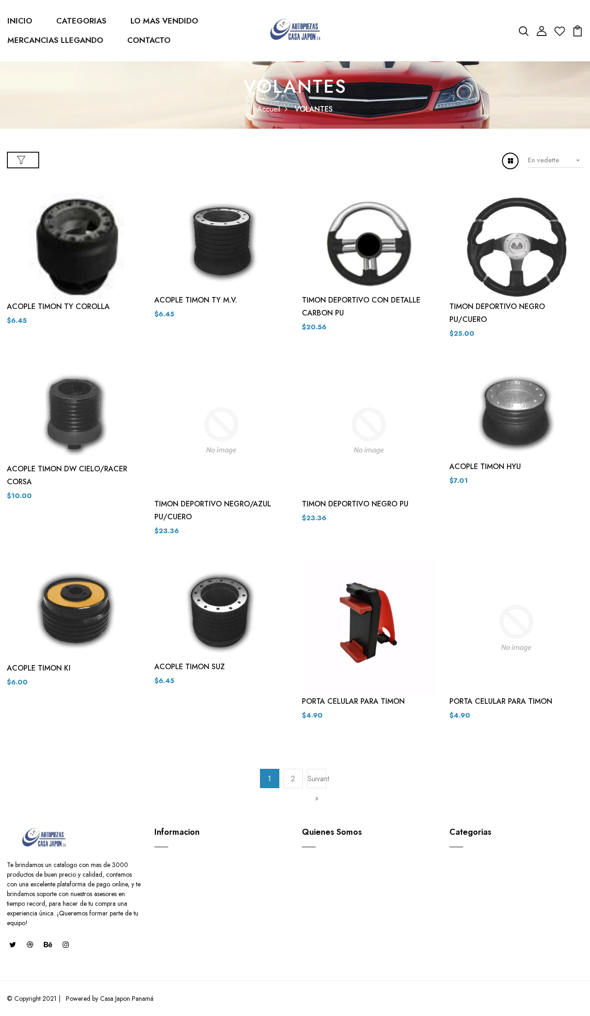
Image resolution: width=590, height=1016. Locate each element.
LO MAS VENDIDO (164, 20)
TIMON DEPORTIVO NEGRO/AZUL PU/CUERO (212, 510)
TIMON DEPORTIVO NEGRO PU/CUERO (497, 313)
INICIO (19, 20)
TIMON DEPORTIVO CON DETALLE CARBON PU (361, 306)
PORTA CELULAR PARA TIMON (353, 701)
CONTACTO (149, 40)
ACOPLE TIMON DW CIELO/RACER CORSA (67, 475)
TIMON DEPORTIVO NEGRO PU (355, 504)
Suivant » (316, 788)
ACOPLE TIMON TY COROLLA (58, 306)
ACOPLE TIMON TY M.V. (195, 300)
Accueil (268, 109)
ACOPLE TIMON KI (39, 668)
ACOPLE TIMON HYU (485, 466)
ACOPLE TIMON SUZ (189, 666)
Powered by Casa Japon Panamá (108, 998)
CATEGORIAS (81, 20)
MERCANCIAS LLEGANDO (55, 40)
